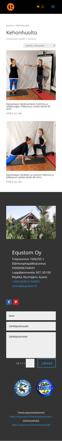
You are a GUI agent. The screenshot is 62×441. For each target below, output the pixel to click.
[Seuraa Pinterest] (16, 302)
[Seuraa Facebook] (9, 302)
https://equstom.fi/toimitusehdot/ (31, 424)
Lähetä (46, 363)
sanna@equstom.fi (24, 286)
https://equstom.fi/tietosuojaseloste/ (30, 416)
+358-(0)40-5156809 (26, 281)
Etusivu (10, 25)
